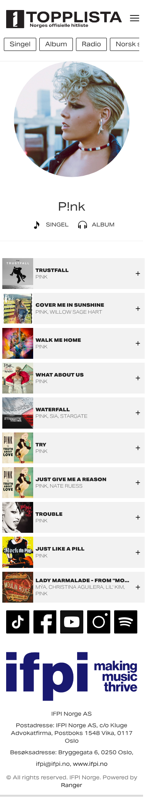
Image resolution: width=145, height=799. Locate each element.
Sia (54, 416)
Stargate (74, 416)
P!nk (41, 277)
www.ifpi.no (90, 763)
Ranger (71, 785)
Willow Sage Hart (76, 312)
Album (102, 224)
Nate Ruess (66, 486)
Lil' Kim (115, 587)
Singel (56, 224)
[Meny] (135, 18)
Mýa (40, 587)
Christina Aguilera (76, 587)
